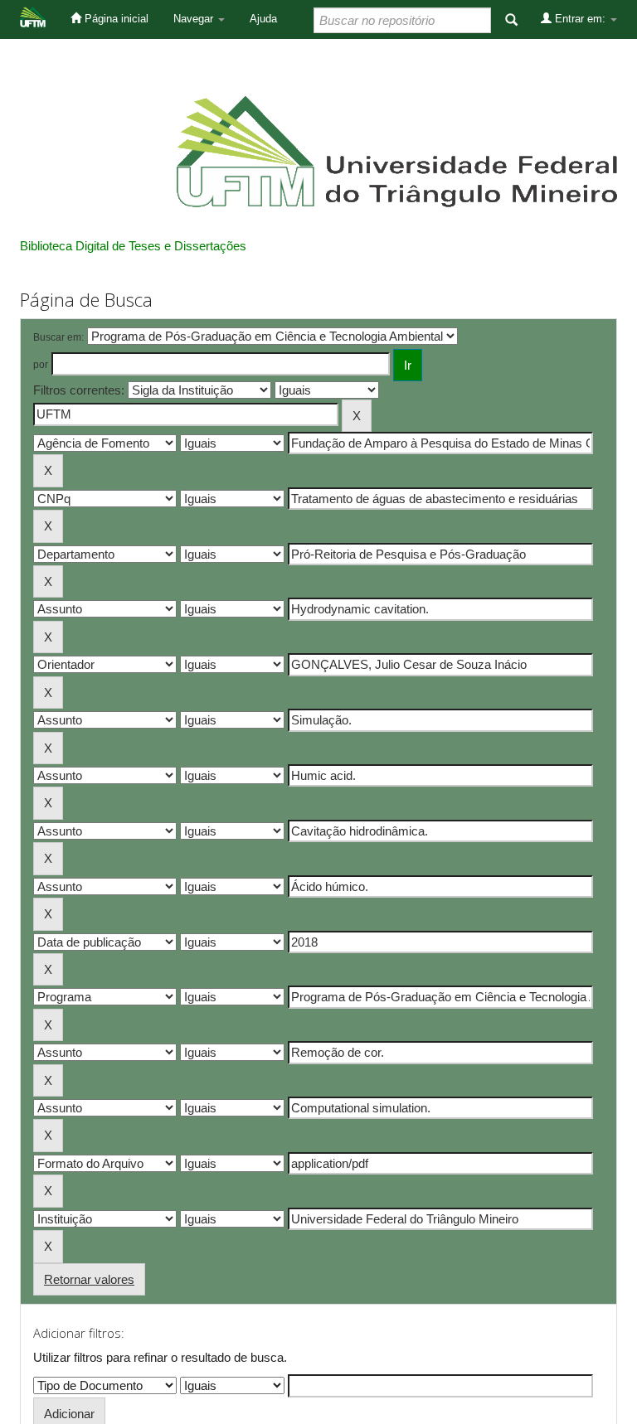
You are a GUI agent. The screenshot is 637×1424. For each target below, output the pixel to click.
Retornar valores (89, 1279)
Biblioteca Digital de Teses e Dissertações (133, 246)
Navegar (194, 18)
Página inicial (114, 18)
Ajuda (263, 18)
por (40, 365)
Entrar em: (580, 18)
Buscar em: (58, 337)
